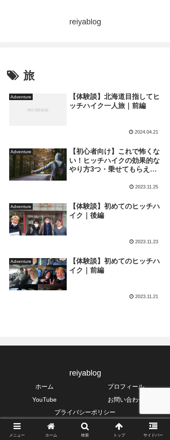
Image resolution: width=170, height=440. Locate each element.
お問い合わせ (126, 399)
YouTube (44, 399)
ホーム (44, 386)
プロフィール (126, 386)
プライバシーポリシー (85, 412)
